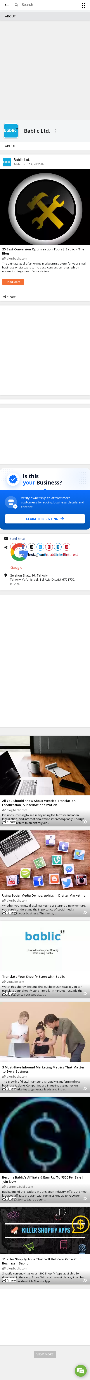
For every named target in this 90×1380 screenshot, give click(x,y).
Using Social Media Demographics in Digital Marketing (43, 895)
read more (13, 282)
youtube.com (15, 982)
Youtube (49, 547)
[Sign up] (84, 5)
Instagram (31, 547)
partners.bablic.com (20, 1187)
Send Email (17, 539)
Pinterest (66, 547)
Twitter (40, 547)
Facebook (23, 547)
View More (45, 1354)
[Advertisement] (45, 69)
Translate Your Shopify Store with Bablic (33, 976)
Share (11, 297)
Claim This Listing (42, 519)
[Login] (82, 5)
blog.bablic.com (17, 258)
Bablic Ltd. (22, 160)
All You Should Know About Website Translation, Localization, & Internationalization (39, 803)
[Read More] (85, 822)
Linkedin (58, 547)
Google (14, 547)
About (10, 16)
